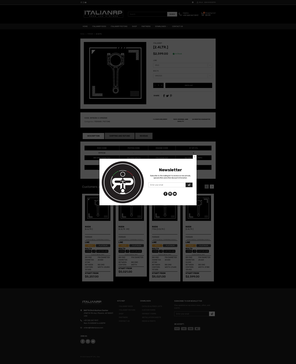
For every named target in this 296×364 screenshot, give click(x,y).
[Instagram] (175, 194)
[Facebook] (165, 194)
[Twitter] (170, 194)
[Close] (195, 157)
